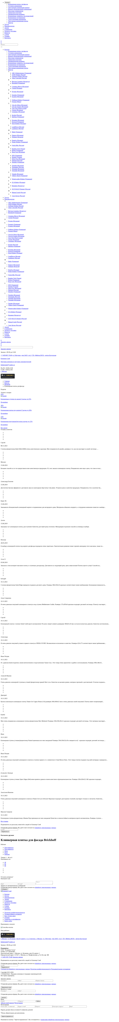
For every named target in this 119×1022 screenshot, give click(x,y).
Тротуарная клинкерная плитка (18, 21)
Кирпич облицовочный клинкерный (20, 9)
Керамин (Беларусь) (18, 186)
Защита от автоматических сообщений (13, 886)
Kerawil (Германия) (18, 122)
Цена (6, 851)
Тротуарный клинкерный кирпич (18, 7)
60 (5, 864)
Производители (9, 26)
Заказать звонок (6, 342)
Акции (6, 28)
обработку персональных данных (45, 828)
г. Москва (4, 371)
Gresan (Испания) (17, 110)
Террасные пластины (15, 12)
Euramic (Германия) (18, 95)
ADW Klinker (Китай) (19, 75)
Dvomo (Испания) (17, 91)
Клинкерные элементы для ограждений (20, 16)
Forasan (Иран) (16, 101)
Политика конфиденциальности (14, 912)
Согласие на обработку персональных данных (15, 969)
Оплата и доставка (10, 31)
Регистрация (19, 1003)
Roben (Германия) (17, 150)
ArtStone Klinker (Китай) (19, 76)
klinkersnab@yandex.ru (8, 365)
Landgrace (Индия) (18, 128)
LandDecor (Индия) (18, 127)
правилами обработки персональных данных (55, 1019)
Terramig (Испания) (18, 169)
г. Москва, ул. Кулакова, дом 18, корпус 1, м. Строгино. (18, 939)
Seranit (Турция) (17, 157)
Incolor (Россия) (17, 115)
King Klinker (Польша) (19, 123)
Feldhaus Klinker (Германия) (20, 100)
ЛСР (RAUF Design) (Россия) (21, 189)
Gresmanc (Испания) (18, 112)
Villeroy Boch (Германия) (20, 175)
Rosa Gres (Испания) (18, 152)
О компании (8, 29)
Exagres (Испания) (18, 96)
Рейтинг (7, 854)
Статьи (6, 34)
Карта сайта (8, 921)
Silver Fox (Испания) (18, 159)
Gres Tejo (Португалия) (19, 108)
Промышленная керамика (16, 14)
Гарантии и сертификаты (12, 919)
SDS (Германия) (17, 155)
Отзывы (7, 36)
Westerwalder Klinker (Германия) (22, 179)
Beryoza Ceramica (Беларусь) (21, 81)
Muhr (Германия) (17, 132)
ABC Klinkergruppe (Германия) (21, 73)
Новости (7, 33)
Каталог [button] (7, 49)
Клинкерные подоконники (16, 17)
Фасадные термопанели (15, 11)
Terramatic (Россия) (18, 167)
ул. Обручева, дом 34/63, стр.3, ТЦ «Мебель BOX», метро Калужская (34, 355)
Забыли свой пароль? (7, 1003)
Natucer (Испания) (17, 135)
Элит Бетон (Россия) (18, 196)
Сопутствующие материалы (17, 19)
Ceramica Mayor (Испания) (20, 86)
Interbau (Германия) (18, 117)
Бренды (10, 23)
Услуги (6, 24)
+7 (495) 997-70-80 (6, 957)
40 (5, 862)
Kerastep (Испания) (18, 120)
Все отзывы (4, 821)
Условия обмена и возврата (13, 914)
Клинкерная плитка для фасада (18, 4)
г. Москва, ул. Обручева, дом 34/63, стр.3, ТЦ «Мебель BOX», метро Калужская (61, 939)
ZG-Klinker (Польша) (18, 182)
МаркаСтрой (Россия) (19, 192)
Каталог (7, 2)
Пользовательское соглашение (60, 969)
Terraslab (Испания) (18, 170)
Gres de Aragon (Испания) (20, 107)
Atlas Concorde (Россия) (19, 78)
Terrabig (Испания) (18, 165)
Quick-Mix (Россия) (18, 145)
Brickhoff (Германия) (18, 83)
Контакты (7, 38)
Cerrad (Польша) (17, 88)
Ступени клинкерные (15, 6)
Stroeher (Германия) (18, 162)
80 (5, 866)
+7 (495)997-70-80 (6, 355)
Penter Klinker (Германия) (20, 142)
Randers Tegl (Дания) (18, 149)
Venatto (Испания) (17, 174)
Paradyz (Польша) (17, 140)
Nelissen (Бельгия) (17, 137)
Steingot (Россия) (17, 160)
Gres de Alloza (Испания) (20, 105)
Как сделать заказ (10, 916)
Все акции (4, 428)
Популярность (8, 847)
